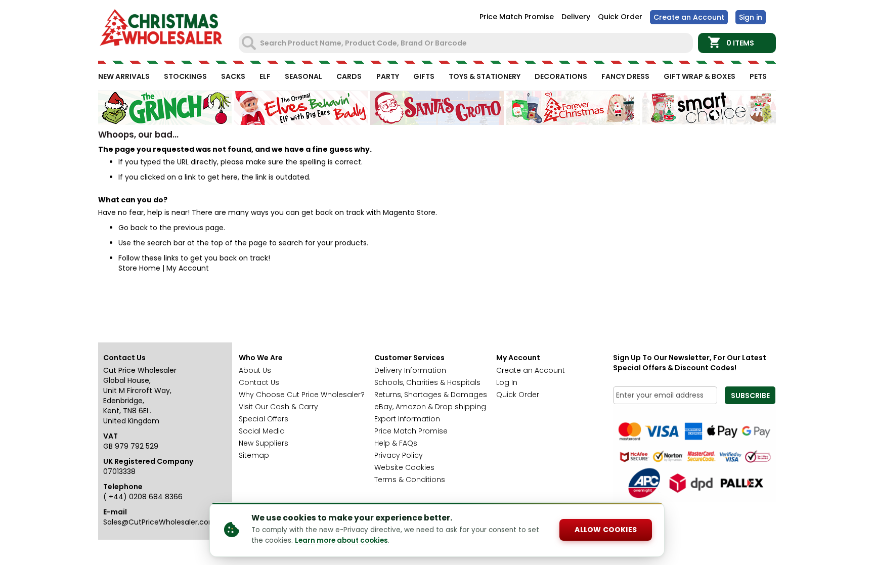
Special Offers (263, 419)
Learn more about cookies (341, 540)
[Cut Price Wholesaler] (161, 29)
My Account (187, 268)
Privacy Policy (398, 455)
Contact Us (259, 382)
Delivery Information (410, 370)
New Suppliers (263, 443)
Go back (133, 228)
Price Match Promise (516, 17)
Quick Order (620, 17)
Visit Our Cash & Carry (278, 407)
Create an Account (688, 17)
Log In (506, 382)
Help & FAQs (395, 443)
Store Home (139, 268)
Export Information (407, 419)
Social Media (262, 431)
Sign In (750, 17)
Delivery (575, 17)
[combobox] (467, 43)
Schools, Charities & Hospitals (427, 382)
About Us (255, 370)
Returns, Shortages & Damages (430, 394)
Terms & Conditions (409, 479)
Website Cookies (404, 467)
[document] (437, 529)
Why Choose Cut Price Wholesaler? (302, 394)
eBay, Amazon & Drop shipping (430, 407)
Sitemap (254, 455)
